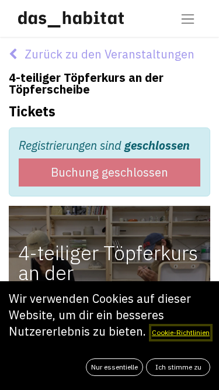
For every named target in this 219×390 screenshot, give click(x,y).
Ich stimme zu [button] (178, 367)
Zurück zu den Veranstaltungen (108, 54)
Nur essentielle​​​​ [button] (114, 367)
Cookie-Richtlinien (181, 332)
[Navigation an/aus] (188, 18)
